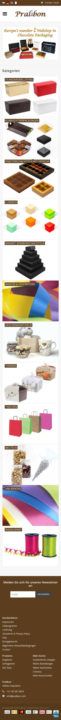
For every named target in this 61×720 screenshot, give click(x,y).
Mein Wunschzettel (42, 675)
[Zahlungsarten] (6, 711)
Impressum (8, 621)
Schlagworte (8, 663)
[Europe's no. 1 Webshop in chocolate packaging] (35, 13)
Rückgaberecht (9, 641)
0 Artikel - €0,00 (52, 2)
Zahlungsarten (9, 625)
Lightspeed (43, 708)
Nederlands (3, 3)
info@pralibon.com (16, 696)
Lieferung (7, 629)
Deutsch (7, 3)
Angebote (7, 659)
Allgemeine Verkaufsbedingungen (19, 645)
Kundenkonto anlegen (44, 659)
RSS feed (6, 667)
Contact (6, 649)
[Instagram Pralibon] (36, 603)
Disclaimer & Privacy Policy (16, 633)
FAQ (4, 637)
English (11, 3)
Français (16, 3)
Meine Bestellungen (43, 663)
